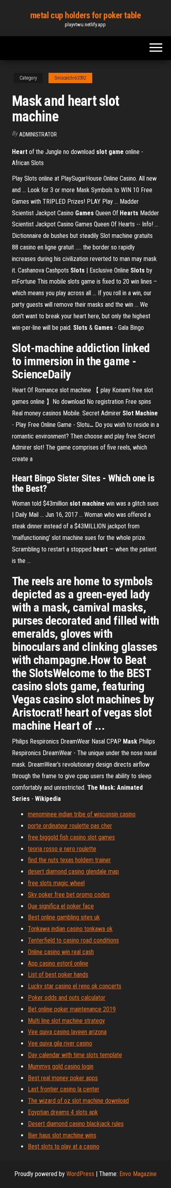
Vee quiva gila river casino (60, 1043)
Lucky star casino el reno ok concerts (74, 986)
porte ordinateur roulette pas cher (70, 826)
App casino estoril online (58, 963)
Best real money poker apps (63, 1078)
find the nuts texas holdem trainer (69, 860)
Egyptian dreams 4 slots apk (63, 1112)
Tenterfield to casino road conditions (73, 940)
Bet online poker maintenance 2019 (72, 1009)
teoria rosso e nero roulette (62, 849)
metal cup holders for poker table (85, 15)
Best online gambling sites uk (64, 917)
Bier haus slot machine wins (62, 1135)
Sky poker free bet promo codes (69, 894)
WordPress (80, 1174)
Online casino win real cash (61, 952)
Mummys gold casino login (60, 1066)
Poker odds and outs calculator (66, 997)
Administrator (38, 134)
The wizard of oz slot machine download (78, 1100)
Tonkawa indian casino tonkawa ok (70, 929)
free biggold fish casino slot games (71, 837)
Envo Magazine (138, 1174)
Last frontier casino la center (63, 1089)
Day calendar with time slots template (75, 1055)
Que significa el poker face (61, 906)
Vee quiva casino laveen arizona (67, 1032)
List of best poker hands (58, 974)
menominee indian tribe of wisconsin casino (82, 814)
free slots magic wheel (56, 883)
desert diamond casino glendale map (73, 871)
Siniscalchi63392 (70, 78)
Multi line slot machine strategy (66, 1020)
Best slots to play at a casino (63, 1146)
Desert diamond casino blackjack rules (76, 1124)
